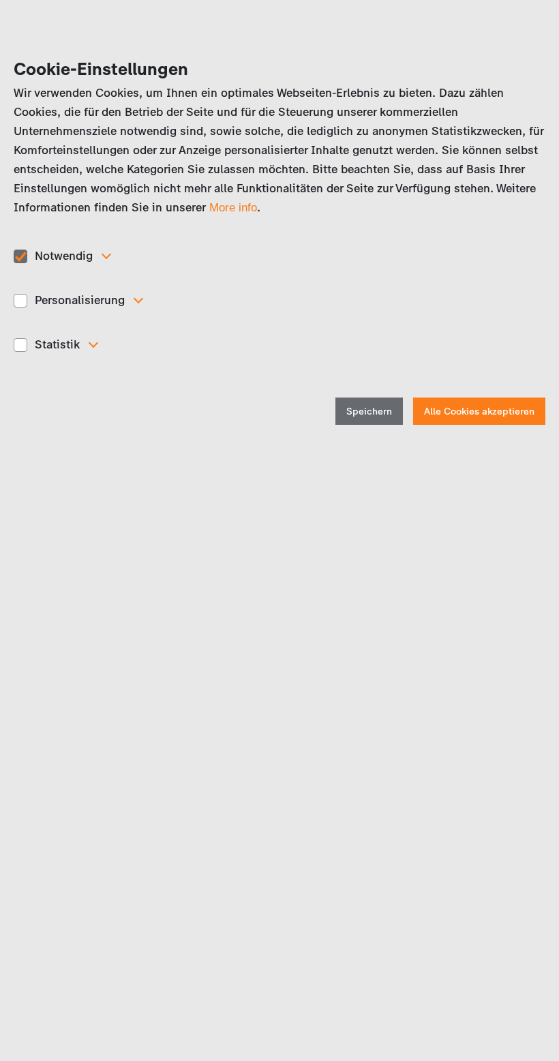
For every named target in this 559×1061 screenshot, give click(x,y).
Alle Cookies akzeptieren (479, 411)
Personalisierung (80, 300)
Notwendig (64, 256)
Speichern (369, 411)
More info (233, 207)
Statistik (57, 344)
